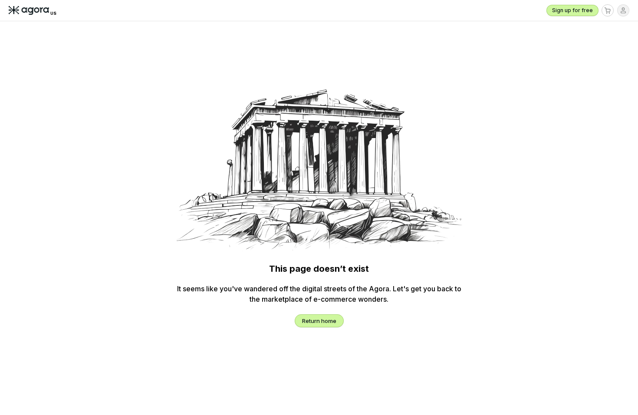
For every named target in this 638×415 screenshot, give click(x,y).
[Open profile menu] (623, 10)
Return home (319, 320)
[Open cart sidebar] (608, 10)
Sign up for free (572, 10)
